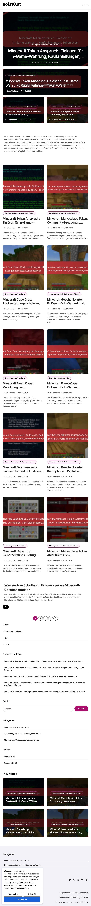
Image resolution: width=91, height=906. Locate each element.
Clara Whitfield (39, 62)
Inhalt (6, 644)
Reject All (32, 894)
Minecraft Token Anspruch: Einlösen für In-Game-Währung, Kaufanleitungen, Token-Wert (45, 56)
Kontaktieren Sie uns (13, 632)
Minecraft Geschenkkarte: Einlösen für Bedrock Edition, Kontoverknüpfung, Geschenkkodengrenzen (22, 473)
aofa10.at (12, 4)
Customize (13, 894)
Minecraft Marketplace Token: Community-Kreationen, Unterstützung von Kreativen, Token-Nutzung (44, 668)
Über (6, 638)
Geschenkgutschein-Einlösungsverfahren (64, 294)
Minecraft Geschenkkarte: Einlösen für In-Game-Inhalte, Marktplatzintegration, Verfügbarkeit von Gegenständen (44, 684)
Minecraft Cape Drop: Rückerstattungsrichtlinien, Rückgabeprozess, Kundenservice (40, 676)
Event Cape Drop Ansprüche (15, 294)
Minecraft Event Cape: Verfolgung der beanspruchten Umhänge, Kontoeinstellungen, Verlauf (22, 389)
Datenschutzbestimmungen (70, 897)
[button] (84, 39)
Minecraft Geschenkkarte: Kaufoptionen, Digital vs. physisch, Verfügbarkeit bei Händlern (65, 473)
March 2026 (9, 757)
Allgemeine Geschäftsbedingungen (73, 893)
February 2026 (10, 763)
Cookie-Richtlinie (81, 902)
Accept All (22, 899)
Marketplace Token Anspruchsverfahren (45, 45)
